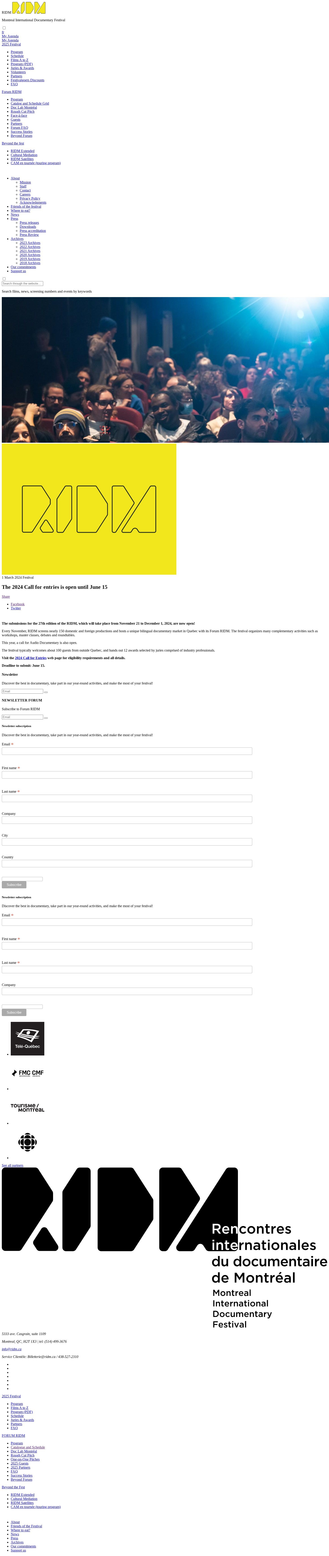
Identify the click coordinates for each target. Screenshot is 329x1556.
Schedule (17, 56)
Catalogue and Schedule (28, 1447)
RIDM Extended (22, 151)
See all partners (12, 1165)
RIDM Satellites (22, 159)
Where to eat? (20, 210)
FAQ (14, 84)
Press (14, 218)
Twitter (16, 608)
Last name (11, 791)
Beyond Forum (21, 136)
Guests (15, 119)
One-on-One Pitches (25, 1459)
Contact (25, 190)
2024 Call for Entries (31, 658)
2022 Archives (30, 247)
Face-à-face (19, 115)
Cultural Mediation (24, 155)
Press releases (29, 222)
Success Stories (21, 132)
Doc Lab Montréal (24, 107)
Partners (16, 76)
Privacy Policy (30, 198)
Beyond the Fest (13, 1487)
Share (6, 596)
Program (17, 52)
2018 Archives (30, 263)
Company (9, 814)
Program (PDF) (22, 64)
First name (11, 768)
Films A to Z (19, 60)
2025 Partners (20, 1467)
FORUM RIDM (13, 1435)
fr (3, 32)
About (15, 178)
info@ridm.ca (11, 1349)
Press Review (29, 235)
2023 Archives (30, 243)
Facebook (18, 604)
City (5, 835)
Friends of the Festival (26, 1526)
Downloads (28, 227)
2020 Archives (30, 255)
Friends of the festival (26, 206)
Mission (25, 182)
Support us (18, 271)
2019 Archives (30, 259)
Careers (25, 194)
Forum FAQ (19, 127)
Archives (17, 239)
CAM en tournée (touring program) (36, 163)
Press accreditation (33, 231)
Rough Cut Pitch (22, 111)
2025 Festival (11, 1396)
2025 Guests (19, 1463)
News (15, 214)
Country (7, 857)
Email (8, 744)
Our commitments (23, 267)
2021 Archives (30, 251)
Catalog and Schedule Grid (30, 103)
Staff (23, 186)
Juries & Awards (22, 68)
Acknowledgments (33, 202)
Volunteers (18, 72)
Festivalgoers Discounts (27, 80)
